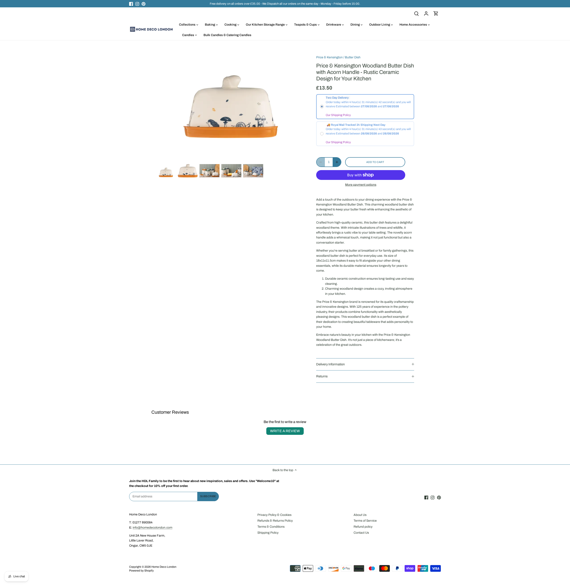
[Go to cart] (436, 13)
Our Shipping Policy (338, 115)
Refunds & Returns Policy (275, 520)
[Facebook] (131, 4)
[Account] (426, 13)
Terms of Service (365, 520)
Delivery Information (330, 364)
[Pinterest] (143, 4)
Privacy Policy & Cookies (274, 515)
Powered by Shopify (141, 570)
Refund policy (363, 526)
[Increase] (337, 162)
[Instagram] (137, 4)
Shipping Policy (268, 532)
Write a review (285, 431)
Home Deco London (163, 566)
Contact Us (361, 532)
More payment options (360, 184)
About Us (360, 515)
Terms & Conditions (271, 526)
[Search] (416, 13)
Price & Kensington (329, 57)
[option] (166, 172)
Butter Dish (352, 57)
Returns (322, 376)
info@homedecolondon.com (152, 527)
